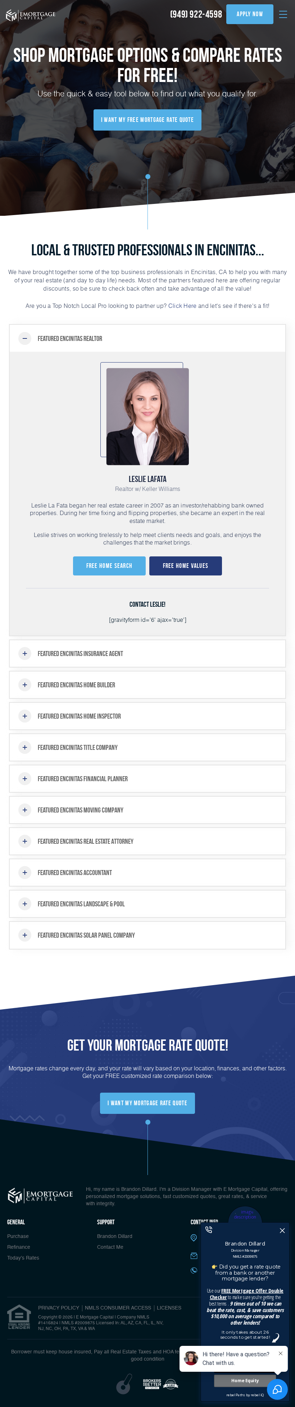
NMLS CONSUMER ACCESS (118, 1308)
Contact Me (110, 1247)
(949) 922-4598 (196, 14)
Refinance (18, 1247)
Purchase (18, 1236)
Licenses (169, 1308)
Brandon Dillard (114, 1236)
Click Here (182, 305)
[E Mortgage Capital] (30, 15)
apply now (250, 14)
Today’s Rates (23, 1258)
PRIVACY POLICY (58, 1308)
